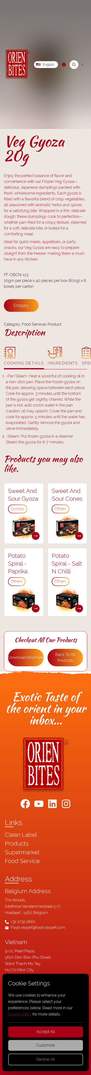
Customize (45, 1045)
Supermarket (22, 852)
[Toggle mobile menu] (82, 64)
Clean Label (21, 834)
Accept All (45, 1031)
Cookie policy (20, 1014)
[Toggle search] (74, 64)
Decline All (45, 1059)
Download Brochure (25, 657)
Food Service (22, 860)
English (48, 65)
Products (17, 843)
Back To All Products (65, 657)
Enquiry (21, 305)
